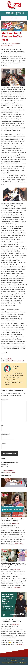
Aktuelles (9, 359)
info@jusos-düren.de (9, 472)
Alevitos (10, 361)
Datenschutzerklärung (20, 662)
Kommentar (4, 399)
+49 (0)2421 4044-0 (9, 470)
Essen (13, 361)
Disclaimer (11, 662)
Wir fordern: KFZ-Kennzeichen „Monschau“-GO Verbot (12, 520)
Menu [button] (15, 18)
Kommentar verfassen (7, 45)
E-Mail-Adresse (5, 434)
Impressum (5, 662)
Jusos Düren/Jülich (14, 12)
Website (3, 443)
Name (3, 425)
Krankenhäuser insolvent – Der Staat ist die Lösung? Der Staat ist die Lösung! (13, 565)
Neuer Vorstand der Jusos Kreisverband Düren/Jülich (11, 621)
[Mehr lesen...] (19, 544)
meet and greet (20, 361)
